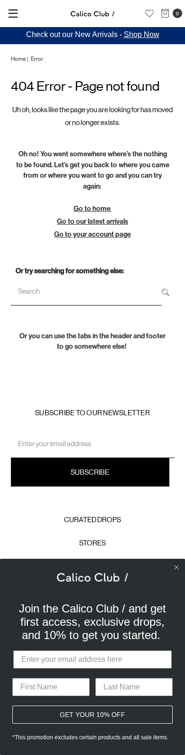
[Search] (165, 291)
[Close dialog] (176, 567)
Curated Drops (92, 520)
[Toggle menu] (13, 13)
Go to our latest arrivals (92, 221)
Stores (92, 543)
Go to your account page (92, 234)
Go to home (93, 208)
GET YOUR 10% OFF (92, 714)
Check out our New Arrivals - (92, 34)
